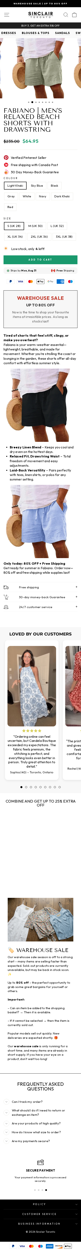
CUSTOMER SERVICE (39, 1214)
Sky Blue (37, 185)
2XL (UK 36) (39, 237)
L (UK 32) (57, 226)
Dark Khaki (62, 196)
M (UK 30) (35, 226)
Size (7, 218)
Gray (11, 196)
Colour (11, 178)
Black (54, 185)
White (27, 196)
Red (10, 207)
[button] (21, 787)
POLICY (39, 1204)
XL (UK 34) (15, 237)
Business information (39, 1223)
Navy (42, 196)
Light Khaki (15, 185)
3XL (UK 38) (64, 237)
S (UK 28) (14, 226)
